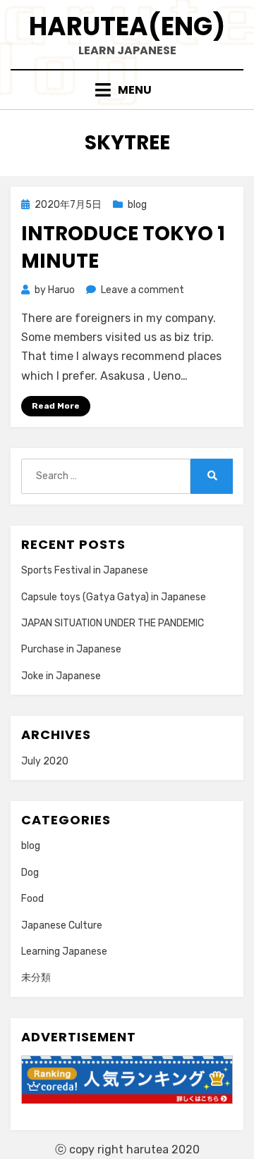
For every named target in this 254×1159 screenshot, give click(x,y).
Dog (30, 873)
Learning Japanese (64, 951)
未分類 (36, 978)
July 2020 (44, 761)
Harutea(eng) (127, 26)
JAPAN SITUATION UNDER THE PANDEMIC (112, 623)
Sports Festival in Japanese (84, 570)
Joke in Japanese (61, 676)
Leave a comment (142, 290)
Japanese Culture (61, 925)
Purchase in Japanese (71, 649)
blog (137, 205)
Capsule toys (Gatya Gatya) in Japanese (113, 597)
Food (32, 899)
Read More (56, 406)
